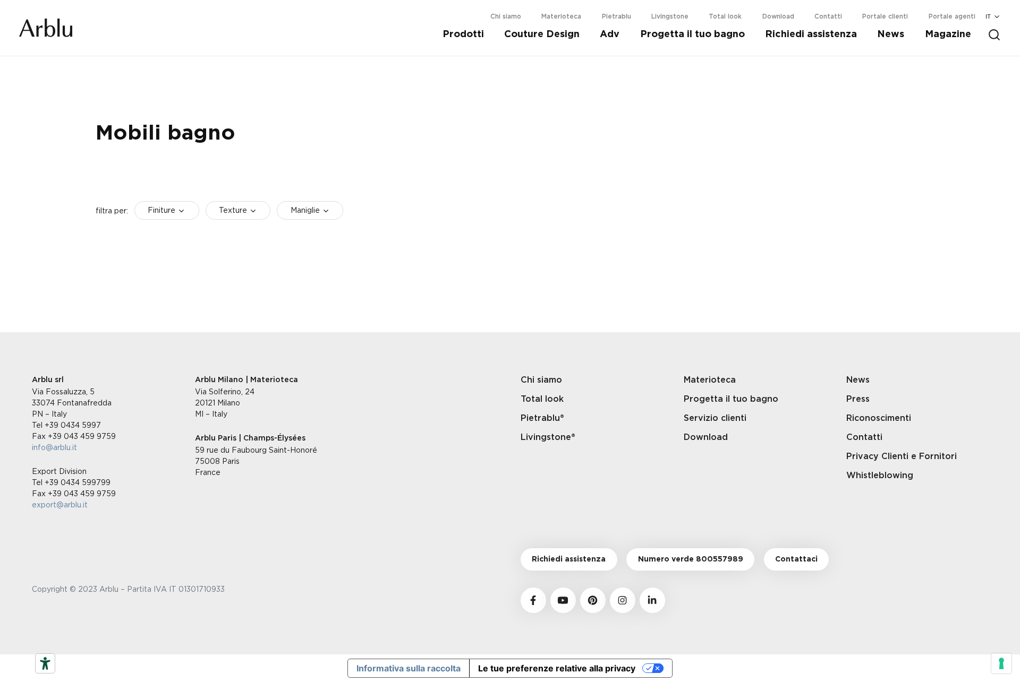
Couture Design (542, 34)
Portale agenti (952, 16)
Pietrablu (616, 16)
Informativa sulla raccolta (408, 668)
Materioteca (561, 16)
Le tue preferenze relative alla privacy (556, 668)
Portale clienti (885, 16)
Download (778, 16)
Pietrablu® (542, 418)
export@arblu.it (60, 504)
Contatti (828, 16)
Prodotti (463, 34)
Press (858, 399)
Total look (725, 16)
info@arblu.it (54, 447)
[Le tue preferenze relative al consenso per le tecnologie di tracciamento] (1001, 663)
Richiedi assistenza (811, 34)
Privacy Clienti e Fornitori (901, 456)
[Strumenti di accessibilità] (45, 663)
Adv (609, 34)
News (890, 34)
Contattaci (796, 559)
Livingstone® (548, 437)
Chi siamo (505, 16)
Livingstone (669, 16)
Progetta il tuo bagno (692, 34)
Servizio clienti (715, 418)
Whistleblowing (879, 475)
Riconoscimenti (878, 418)
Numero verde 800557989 (690, 559)
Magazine (948, 34)
